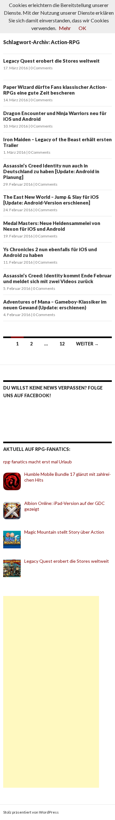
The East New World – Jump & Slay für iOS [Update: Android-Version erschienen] (51, 199)
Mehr (65, 28)
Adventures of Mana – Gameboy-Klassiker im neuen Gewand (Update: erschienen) (54, 304)
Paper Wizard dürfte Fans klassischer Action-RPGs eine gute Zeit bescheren (55, 90)
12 (62, 343)
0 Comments (41, 68)
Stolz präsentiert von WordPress (31, 812)
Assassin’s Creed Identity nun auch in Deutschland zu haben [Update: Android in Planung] (51, 171)
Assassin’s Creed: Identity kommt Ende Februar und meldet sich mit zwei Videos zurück (57, 278)
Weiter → (87, 343)
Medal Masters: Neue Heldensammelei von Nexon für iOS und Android (51, 226)
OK (82, 28)
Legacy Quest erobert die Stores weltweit (51, 61)
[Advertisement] (51, 692)
